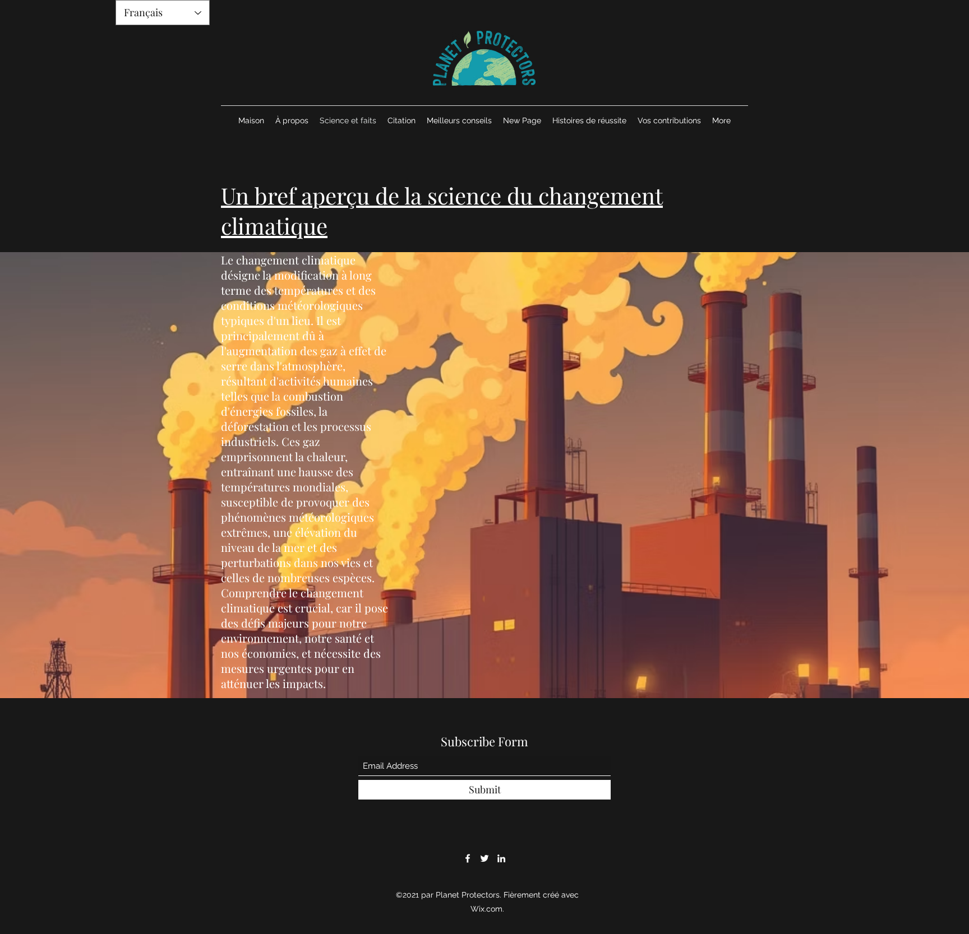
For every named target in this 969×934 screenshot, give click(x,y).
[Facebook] (467, 858)
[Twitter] (484, 858)
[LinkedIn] (501, 858)
